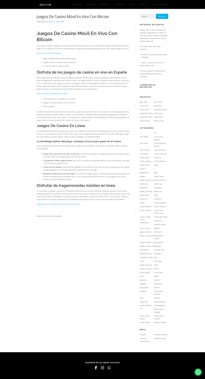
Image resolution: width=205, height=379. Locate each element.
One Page (158, 261)
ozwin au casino (146, 269)
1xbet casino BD (160, 154)
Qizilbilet (143, 284)
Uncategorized (159, 305)
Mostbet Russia (146, 253)
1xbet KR (157, 157)
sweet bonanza (160, 302)
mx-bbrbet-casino (146, 257)
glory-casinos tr (146, 232)
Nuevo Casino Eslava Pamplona (49, 53)
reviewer (143, 291)
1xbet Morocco (160, 161)
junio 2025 (158, 102)
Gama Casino (145, 228)
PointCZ (157, 280)
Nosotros (77, 4)
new (155, 257)
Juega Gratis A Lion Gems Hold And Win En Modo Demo (58, 204)
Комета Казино (160, 322)
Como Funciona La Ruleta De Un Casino (52, 93)
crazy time (158, 221)
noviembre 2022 (146, 117)
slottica (157, 298)
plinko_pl (143, 280)
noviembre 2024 (160, 109)
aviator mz (144, 184)
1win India (143, 143)
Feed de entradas (160, 334)
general (157, 228)
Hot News (158, 232)
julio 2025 (143, 102)
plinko (156, 276)
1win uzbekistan (160, 150)
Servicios (90, 4)
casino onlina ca (146, 206)
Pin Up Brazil (144, 272)
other (156, 265)
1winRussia (144, 154)
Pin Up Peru (158, 272)
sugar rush (144, 302)
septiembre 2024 (146, 113)
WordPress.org (159, 338)
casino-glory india (160, 217)
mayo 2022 (158, 117)
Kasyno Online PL (146, 242)
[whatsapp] (109, 368)
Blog (156, 195)
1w (155, 133)
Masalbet (157, 246)
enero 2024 (158, 113)
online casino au (146, 265)
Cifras (131, 4)
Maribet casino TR (147, 246)
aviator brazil (159, 176)
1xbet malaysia (145, 161)
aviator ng (158, 184)
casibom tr (158, 199)
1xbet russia (144, 165)
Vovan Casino (145, 322)
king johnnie (158, 242)
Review (156, 287)
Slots (142, 298)
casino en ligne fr (160, 203)
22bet (156, 165)
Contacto (143, 4)
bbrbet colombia (146, 191)
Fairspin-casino (159, 224)
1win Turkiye (144, 150)
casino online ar (160, 206)
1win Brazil (144, 137)
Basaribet (157, 188)
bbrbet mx (158, 191)
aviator (142, 176)
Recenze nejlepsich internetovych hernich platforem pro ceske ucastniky (152, 74)
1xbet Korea (144, 157)
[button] (198, 372)
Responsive (144, 287)
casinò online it (145, 210)
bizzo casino (144, 195)
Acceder (143, 334)
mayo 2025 (144, 106)
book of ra (144, 199)
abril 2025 (157, 106)
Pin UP (156, 269)
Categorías (119, 4)
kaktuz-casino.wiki (147, 236)
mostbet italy (159, 250)
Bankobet (143, 188)
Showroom (104, 4)
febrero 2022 (145, 121)
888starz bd (144, 172)
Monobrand (144, 250)
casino (142, 203)
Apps (156, 172)
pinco (142, 276)
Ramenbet (158, 284)
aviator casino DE (146, 180)
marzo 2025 (144, 109)
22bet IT (143, 169)
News (142, 261)
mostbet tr (158, 253)
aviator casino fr (160, 180)
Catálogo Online (160, 4)
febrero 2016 (159, 121)
